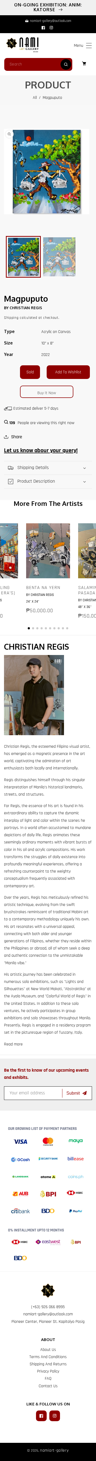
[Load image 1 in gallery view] (23, 257)
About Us (48, 1350)
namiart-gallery (54, 1450)
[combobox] (38, 64)
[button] (89, 45)
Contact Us (48, 1386)
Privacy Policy (48, 1371)
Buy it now (46, 393)
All (35, 97)
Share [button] (16, 437)
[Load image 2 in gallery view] (59, 257)
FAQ (48, 1378)
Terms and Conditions (48, 1357)
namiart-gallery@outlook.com (48, 1314)
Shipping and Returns (48, 1364)
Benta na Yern (43, 587)
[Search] (66, 64)
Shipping (11, 317)
